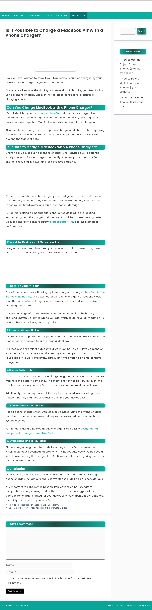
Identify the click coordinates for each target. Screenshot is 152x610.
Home (110, 605)
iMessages (34, 15)
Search (141, 31)
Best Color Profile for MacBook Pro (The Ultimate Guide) (38, 507)
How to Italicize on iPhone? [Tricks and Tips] (132, 102)
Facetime (61, 15)
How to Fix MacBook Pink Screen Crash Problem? (34, 504)
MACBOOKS (78, 15)
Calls (48, 15)
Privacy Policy (144, 605)
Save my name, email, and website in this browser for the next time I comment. (50, 580)
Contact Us (131, 605)
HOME (5, 15)
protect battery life (61, 221)
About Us (120, 605)
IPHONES (18, 15)
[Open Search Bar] (148, 15)
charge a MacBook (50, 113)
